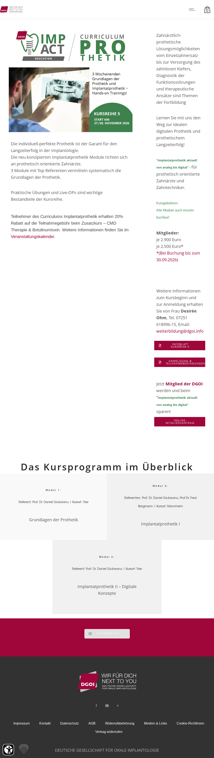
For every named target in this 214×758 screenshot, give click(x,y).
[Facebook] (96, 705)
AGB (92, 723)
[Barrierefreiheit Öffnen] (8, 749)
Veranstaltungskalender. (33, 236)
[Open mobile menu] (193, 9)
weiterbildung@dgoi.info (180, 331)
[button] (24, 749)
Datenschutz (69, 723)
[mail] (107, 705)
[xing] (117, 705)
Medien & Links (155, 723)
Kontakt (45, 723)
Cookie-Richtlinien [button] (190, 723)
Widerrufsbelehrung (119, 723)
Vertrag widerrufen (108, 732)
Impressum (21, 723)
